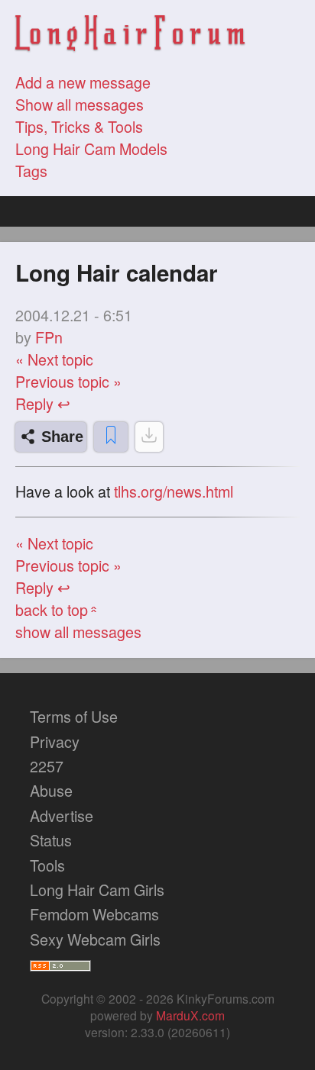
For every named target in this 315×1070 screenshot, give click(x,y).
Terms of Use (74, 716)
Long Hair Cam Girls (97, 889)
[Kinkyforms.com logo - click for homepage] (130, 35)
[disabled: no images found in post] (149, 437)
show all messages (78, 631)
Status (51, 840)
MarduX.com (190, 1015)
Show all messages (79, 104)
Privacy (55, 741)
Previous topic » (68, 381)
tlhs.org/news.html (173, 491)
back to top (57, 609)
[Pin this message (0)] (111, 437)
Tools (47, 865)
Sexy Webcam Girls (95, 939)
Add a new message (83, 82)
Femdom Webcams (94, 914)
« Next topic (54, 359)
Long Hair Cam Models (91, 148)
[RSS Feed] (60, 963)
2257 (46, 766)
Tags (31, 171)
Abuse (51, 790)
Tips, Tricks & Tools (79, 126)
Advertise (61, 815)
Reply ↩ (42, 403)
